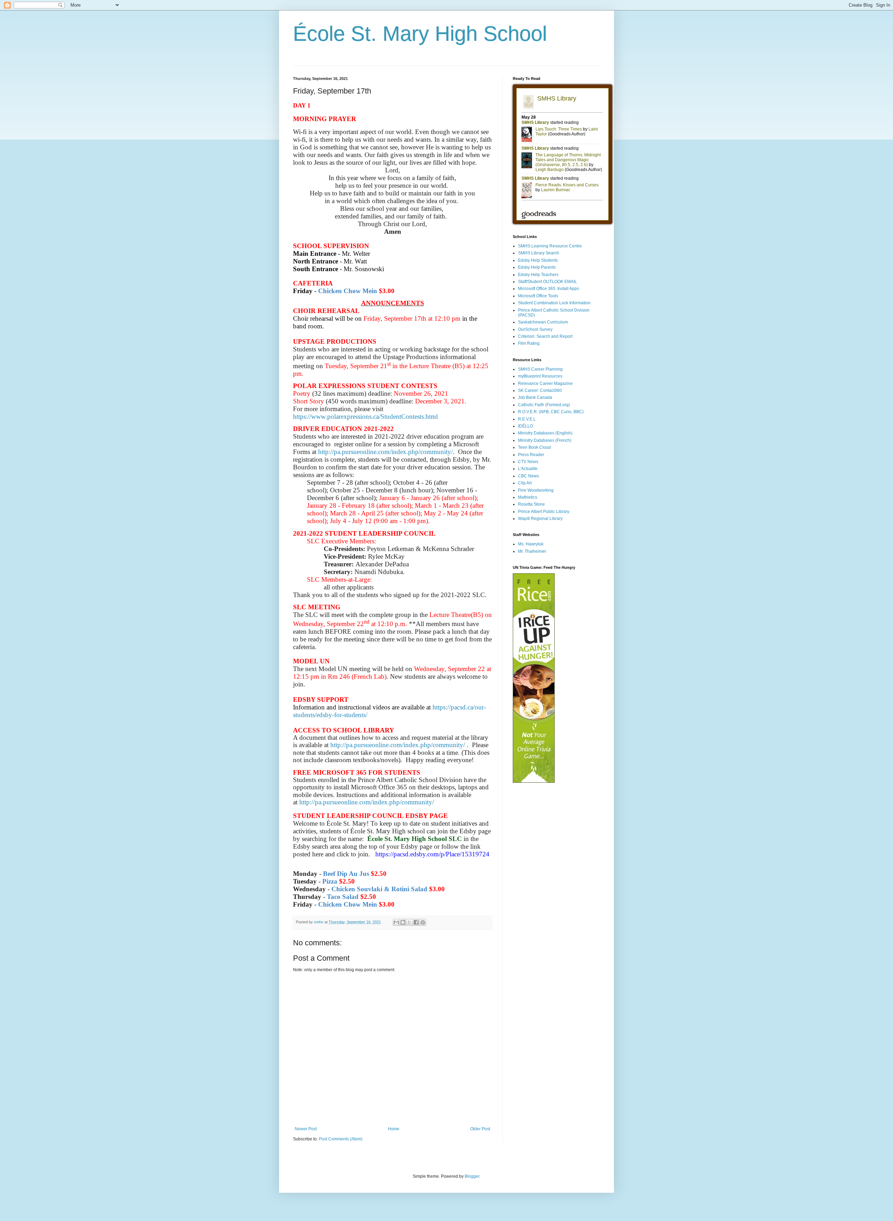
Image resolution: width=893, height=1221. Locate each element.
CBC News (528, 476)
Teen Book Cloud (534, 447)
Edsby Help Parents (537, 267)
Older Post (480, 1128)
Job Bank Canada (535, 397)
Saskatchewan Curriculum (543, 322)
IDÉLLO (525, 426)
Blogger (472, 1176)
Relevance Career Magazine (545, 383)
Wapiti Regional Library (540, 518)
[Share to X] (409, 922)
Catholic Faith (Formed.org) (544, 404)
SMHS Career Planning (540, 369)
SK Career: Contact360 (540, 390)
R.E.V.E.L (527, 419)
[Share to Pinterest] (422, 922)
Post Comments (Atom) (340, 1139)
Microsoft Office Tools (538, 295)
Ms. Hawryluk (530, 544)
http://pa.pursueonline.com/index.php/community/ (385, 451)
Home (393, 1128)
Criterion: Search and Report (545, 336)
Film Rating (529, 343)
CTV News (528, 461)
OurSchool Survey (535, 329)
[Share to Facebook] (416, 922)
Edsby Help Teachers (538, 274)
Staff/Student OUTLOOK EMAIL (547, 281)
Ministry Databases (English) (545, 433)
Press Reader (531, 454)
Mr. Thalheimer (532, 551)
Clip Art (525, 483)
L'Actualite (528, 468)
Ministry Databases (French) (544, 440)
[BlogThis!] (402, 922)
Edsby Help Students (538, 260)
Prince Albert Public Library (543, 511)
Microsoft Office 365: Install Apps (548, 288)
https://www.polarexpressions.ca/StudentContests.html (365, 416)
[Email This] (396, 922)
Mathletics (527, 497)
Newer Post (306, 1128)
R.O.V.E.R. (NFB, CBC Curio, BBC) (551, 411)
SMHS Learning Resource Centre (550, 246)
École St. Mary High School (420, 33)
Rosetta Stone (531, 504)
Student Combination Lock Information (554, 302)
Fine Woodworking (536, 490)
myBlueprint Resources (540, 376)
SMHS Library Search (538, 253)
